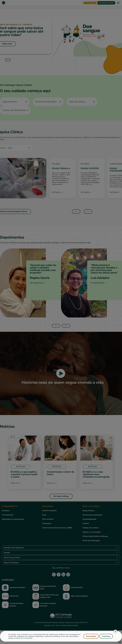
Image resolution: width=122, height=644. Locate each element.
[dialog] (61, 636)
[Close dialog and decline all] (115, 631)
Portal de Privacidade (24, 638)
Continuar (106, 636)
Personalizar (91, 636)
